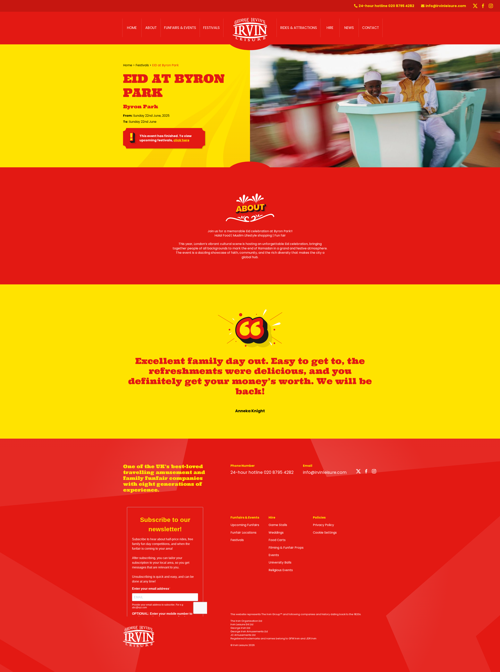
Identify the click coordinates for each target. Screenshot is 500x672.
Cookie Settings (325, 532)
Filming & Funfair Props (286, 547)
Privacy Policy (323, 525)
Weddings (276, 532)
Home (132, 27)
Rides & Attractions (298, 27)
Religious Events (281, 570)
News (349, 27)
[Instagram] (374, 472)
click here (181, 140)
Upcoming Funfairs (244, 525)
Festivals (211, 27)
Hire (330, 27)
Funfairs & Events (180, 27)
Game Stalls (278, 525)
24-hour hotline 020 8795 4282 (262, 472)
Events (274, 555)
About (151, 27)
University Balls (280, 562)
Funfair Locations (243, 532)
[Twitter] (358, 472)
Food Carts (277, 540)
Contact (370, 27)
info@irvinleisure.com (325, 472)
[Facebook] (366, 472)
